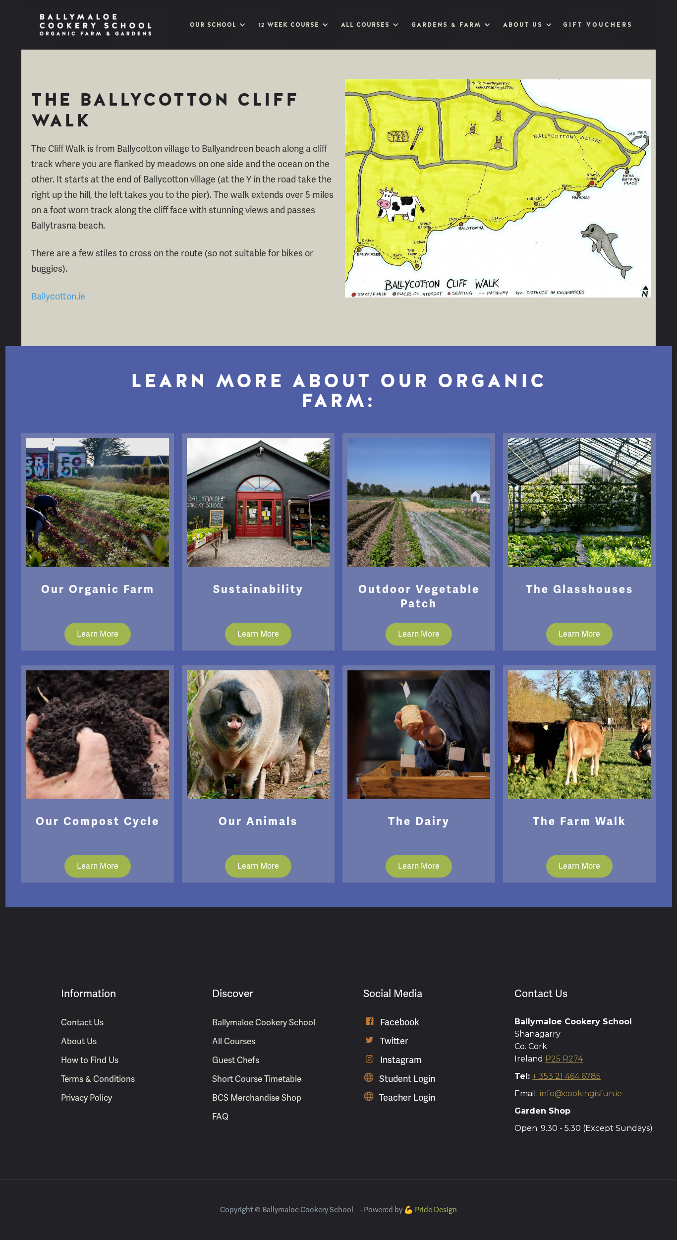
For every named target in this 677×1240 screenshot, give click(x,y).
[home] (96, 24)
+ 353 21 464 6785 (566, 1076)
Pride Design (436, 1210)
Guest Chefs (235, 1060)
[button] (216, 25)
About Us (79, 1041)
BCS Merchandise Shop (256, 1097)
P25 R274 (564, 1058)
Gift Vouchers (598, 25)
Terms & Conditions (98, 1078)
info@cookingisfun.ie (581, 1093)
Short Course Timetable (256, 1078)
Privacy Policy (86, 1097)
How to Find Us (89, 1060)
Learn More (97, 634)
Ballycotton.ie (58, 296)
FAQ (220, 1116)
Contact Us (82, 1022)
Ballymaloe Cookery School (263, 1022)
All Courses (233, 1041)
